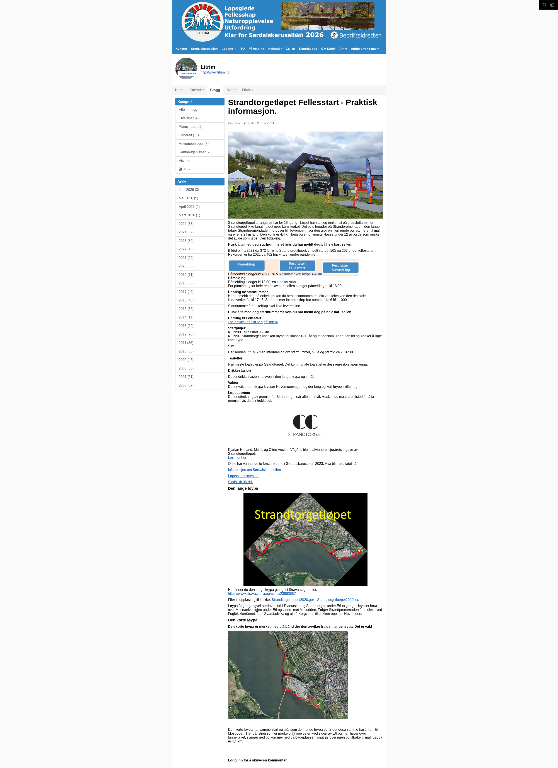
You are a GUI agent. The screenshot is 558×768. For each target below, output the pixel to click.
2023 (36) (186, 241)
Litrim (246, 123)
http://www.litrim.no (215, 72)
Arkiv (343, 48)
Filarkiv (247, 90)
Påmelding (256, 48)
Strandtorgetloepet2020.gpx (293, 600)
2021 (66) (186, 258)
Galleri (290, 48)
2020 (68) (186, 266)
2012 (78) (186, 334)
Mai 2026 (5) (188, 198)
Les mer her (237, 457)
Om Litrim (328, 48)
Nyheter (181, 48)
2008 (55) (186, 368)
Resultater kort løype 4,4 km (300, 274)
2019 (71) (186, 275)
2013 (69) (186, 326)
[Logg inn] (552, 5)
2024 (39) (186, 232)
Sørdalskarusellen (204, 48)
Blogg (215, 90)
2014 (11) (186, 317)
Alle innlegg (188, 109)
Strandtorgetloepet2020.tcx (338, 600)
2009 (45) (186, 360)
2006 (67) (186, 385)
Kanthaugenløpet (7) (195, 152)
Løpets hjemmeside (243, 476)
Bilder (231, 90)
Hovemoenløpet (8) (194, 143)
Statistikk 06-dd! (240, 482)
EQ (242, 48)
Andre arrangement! (366, 48)
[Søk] (544, 5)
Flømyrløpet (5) (190, 126)
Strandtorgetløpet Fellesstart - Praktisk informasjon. (302, 107)
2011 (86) (186, 343)
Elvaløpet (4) (189, 118)
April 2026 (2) (189, 207)
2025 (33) (186, 224)
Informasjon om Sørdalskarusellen (255, 470)
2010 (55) (186, 351)
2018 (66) (186, 283)
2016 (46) (186, 300)
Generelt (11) (189, 135)
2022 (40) (186, 249)
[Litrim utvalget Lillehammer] (279, 21)
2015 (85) (186, 309)
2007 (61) (186, 377)
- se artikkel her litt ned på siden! (253, 322)
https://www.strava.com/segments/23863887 (262, 593)
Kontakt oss (308, 48)
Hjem (179, 90)
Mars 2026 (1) (189, 215)
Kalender (275, 48)
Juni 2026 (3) (189, 190)
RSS (186, 169)
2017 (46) (186, 292)
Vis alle (184, 160)
